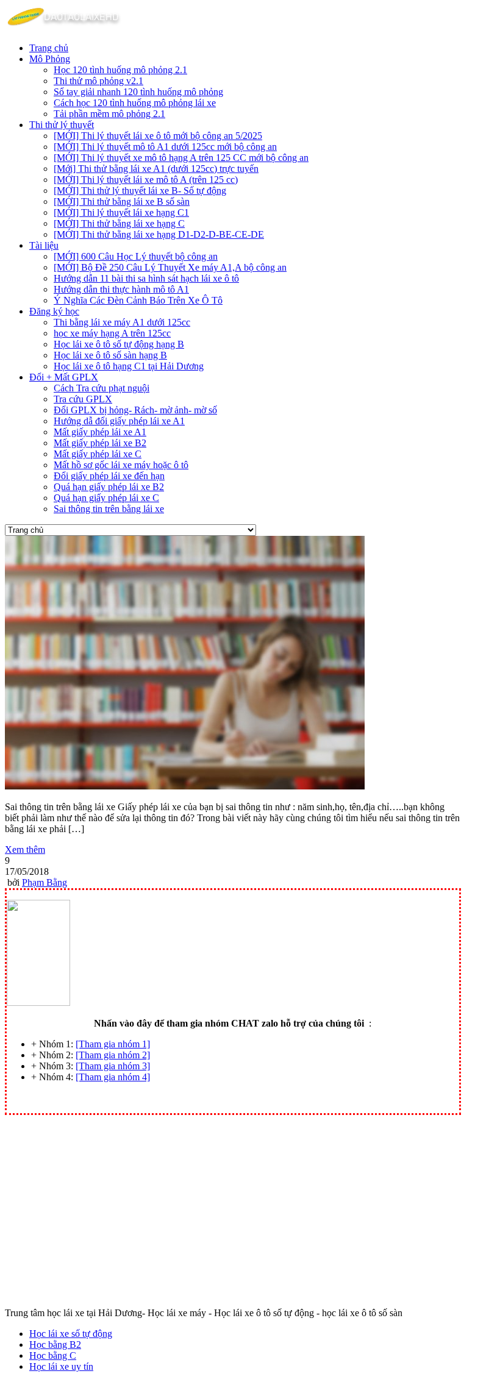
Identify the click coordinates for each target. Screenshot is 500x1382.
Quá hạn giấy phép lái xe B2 (109, 487)
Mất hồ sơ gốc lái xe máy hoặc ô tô (121, 465)
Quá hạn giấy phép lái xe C (106, 498)
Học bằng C (52, 1355)
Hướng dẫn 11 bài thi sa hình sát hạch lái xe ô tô (146, 278)
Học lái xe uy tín (61, 1366)
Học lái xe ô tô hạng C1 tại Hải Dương (129, 366)
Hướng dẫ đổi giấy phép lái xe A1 (119, 421)
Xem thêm (25, 849)
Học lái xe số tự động (70, 1333)
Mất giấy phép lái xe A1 (100, 432)
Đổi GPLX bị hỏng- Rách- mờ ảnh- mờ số (135, 410)
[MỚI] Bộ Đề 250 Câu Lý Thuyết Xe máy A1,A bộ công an (170, 267)
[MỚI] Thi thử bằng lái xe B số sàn (122, 201)
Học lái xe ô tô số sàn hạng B (110, 355)
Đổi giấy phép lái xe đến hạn (109, 476)
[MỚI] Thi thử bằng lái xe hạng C (119, 223)
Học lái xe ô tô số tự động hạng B (119, 344)
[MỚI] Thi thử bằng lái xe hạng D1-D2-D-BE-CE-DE (159, 234)
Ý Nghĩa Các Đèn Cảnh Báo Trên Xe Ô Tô (138, 300)
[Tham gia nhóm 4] (113, 1077)
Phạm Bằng (44, 882)
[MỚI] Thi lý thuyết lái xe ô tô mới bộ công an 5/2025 (158, 135)
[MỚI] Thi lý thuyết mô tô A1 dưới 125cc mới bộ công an (165, 146)
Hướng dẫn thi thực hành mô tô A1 (121, 289)
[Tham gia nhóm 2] (113, 1055)
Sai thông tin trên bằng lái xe (109, 509)
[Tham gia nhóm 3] (113, 1066)
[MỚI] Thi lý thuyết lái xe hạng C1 (121, 212)
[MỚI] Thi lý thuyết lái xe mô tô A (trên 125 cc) (146, 179)
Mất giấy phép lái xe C (97, 454)
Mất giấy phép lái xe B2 (100, 443)
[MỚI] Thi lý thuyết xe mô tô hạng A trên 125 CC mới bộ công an (181, 157)
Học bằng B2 (55, 1344)
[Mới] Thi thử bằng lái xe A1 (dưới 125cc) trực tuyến (156, 168)
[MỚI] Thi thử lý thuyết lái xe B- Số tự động (140, 190)
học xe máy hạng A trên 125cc (112, 333)
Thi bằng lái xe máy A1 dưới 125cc (122, 322)
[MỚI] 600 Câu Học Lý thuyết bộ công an (136, 256)
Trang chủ (48, 48)
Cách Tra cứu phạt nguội (101, 388)
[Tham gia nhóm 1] (113, 1044)
